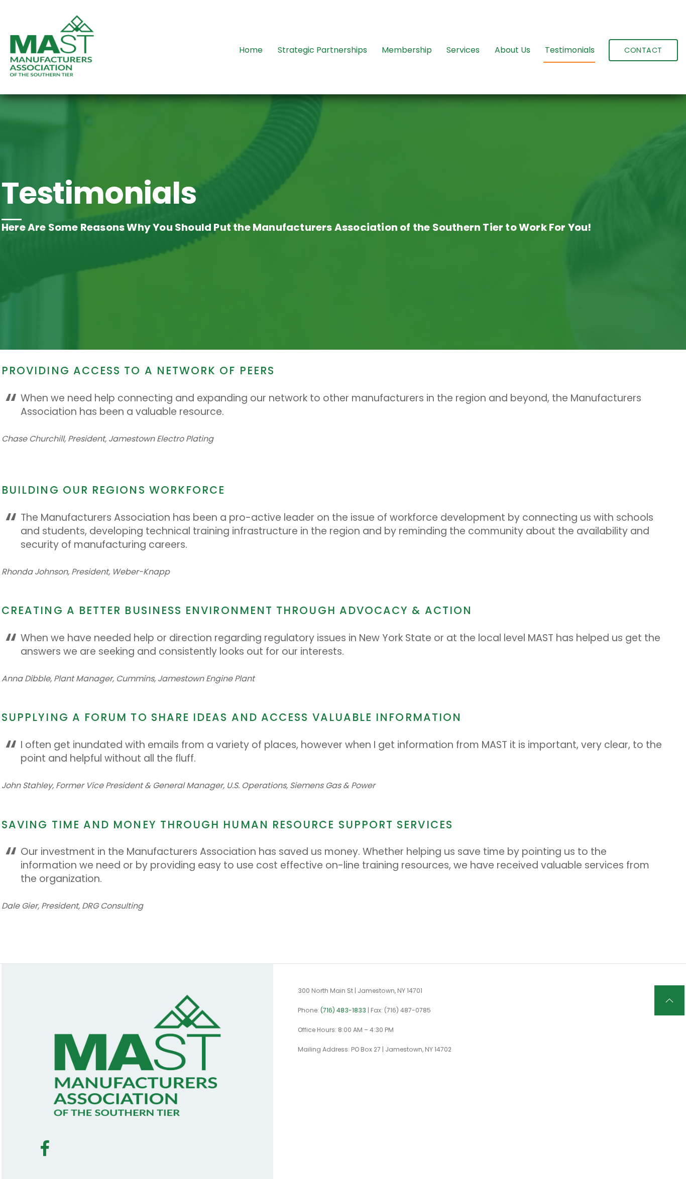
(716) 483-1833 (343, 1010)
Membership (407, 50)
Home (251, 50)
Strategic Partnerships (322, 50)
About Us (512, 50)
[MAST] (52, 77)
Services (463, 50)
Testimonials (570, 50)
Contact (643, 50)
